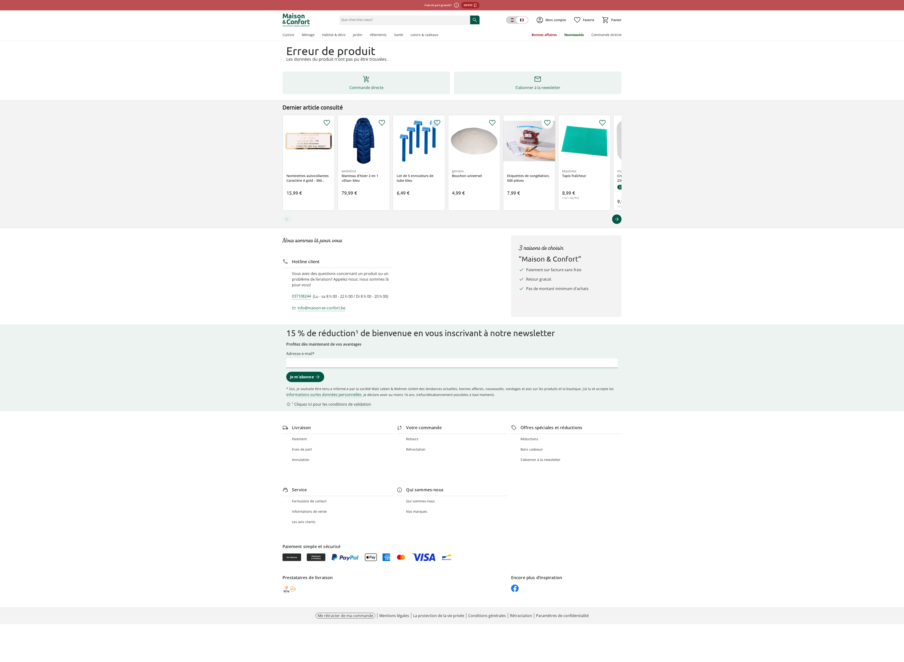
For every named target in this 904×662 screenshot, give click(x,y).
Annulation (300, 459)
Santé (398, 34)
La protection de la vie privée (438, 615)
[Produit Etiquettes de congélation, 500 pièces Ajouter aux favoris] (547, 123)
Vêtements (378, 34)
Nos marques (416, 511)
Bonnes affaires (544, 34)
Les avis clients (303, 522)
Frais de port (302, 449)
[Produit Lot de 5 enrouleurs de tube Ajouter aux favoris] (437, 123)
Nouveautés (574, 34)
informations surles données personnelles (324, 394)
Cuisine (288, 34)
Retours (412, 439)
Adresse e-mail (299, 353)
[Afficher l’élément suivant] (617, 219)
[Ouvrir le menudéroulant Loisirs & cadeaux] (440, 35)
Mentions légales (394, 615)
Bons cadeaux (531, 449)
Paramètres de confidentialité (562, 615)
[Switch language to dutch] (517, 20)
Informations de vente (309, 511)
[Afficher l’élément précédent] (287, 219)
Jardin (357, 34)
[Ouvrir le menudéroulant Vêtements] (388, 35)
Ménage (308, 34)
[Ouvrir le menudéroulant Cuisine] (296, 35)
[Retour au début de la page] (898, 628)
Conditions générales (487, 615)
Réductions (529, 439)
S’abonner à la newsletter (541, 459)
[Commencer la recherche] (475, 20)
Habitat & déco (333, 34)
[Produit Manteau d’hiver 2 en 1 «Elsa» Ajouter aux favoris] (382, 123)
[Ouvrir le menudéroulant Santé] (405, 35)
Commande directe (606, 34)
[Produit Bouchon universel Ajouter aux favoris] (492, 123)
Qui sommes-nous (420, 501)
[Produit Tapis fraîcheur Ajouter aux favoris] (602, 123)
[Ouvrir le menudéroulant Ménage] (316, 35)
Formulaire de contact (309, 501)
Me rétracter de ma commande (345, 615)
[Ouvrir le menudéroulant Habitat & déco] (347, 35)
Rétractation (415, 449)
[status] (403, 19)
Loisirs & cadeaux (424, 34)
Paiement (299, 439)
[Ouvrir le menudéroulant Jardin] (364, 35)
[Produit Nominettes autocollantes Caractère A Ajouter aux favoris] (327, 123)
